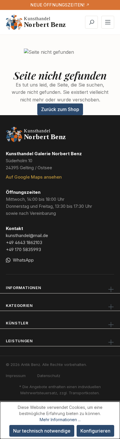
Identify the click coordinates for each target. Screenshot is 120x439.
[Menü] (107, 22)
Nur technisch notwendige (41, 431)
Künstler (17, 323)
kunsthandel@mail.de (27, 235)
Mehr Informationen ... (60, 419)
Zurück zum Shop (60, 109)
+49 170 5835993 (23, 249)
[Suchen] (91, 22)
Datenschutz (48, 375)
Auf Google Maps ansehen (34, 177)
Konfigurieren (95, 431)
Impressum (16, 375)
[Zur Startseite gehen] (36, 22)
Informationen (23, 287)
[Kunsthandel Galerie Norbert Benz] (36, 134)
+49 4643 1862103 (24, 242)
